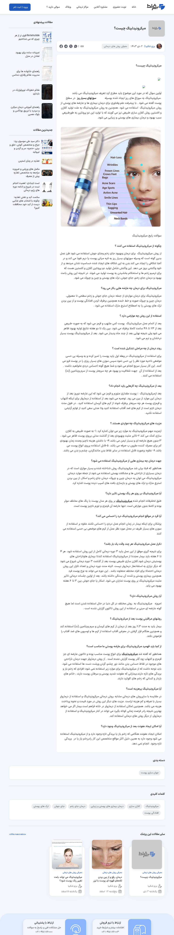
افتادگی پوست (151, 813)
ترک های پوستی (41, 806)
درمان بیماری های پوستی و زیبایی (107, 806)
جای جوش (59, 806)
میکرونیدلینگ (124, 501)
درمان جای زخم (77, 806)
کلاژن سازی (134, 806)
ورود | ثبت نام (20, 7)
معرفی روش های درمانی (115, 46)
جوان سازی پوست (150, 773)
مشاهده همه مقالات (17, 834)
